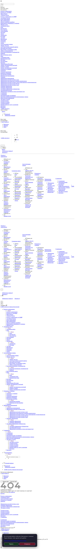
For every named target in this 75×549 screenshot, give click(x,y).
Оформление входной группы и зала (18, 412)
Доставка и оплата (14, 442)
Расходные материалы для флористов (18, 368)
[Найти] (2, 6)
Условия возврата (5, 513)
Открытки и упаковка (11, 393)
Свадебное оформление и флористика (18, 426)
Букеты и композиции (12, 312)
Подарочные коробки (14, 401)
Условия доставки (5, 511)
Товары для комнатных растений (17, 387)
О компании (9, 433)
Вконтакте (6, 124)
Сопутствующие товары (12, 355)
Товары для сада (13, 359)
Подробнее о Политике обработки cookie (15, 540)
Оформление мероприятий (13, 408)
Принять (11, 544)
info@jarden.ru (5, 122)
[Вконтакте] (17, 135)
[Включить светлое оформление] (3, 146)
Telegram (6, 125)
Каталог (3, 493)
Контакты (3, 515)
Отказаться (27, 544)
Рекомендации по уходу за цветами (9, 514)
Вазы (10, 375)
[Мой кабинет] (1, 291)
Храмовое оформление (15, 421)
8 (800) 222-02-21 (5, 108)
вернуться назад (5, 492)
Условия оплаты (5, 510)
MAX (5, 127)
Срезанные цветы (10, 329)
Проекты (3, 501)
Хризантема (12, 343)
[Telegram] (17, 137)
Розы (10, 333)
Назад (9, 310)
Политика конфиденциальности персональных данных (14, 522)
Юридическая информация (7, 523)
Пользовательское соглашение (8, 521)
